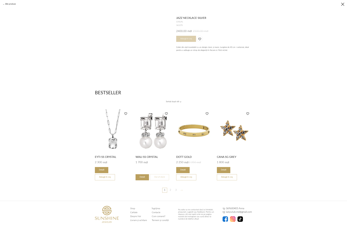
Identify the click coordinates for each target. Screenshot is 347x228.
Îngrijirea (156, 208)
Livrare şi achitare (138, 220)
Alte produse (10, 4)
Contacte (156, 212)
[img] (225, 219)
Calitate (133, 212)
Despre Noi (135, 216)
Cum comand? (158, 216)
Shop (132, 208)
